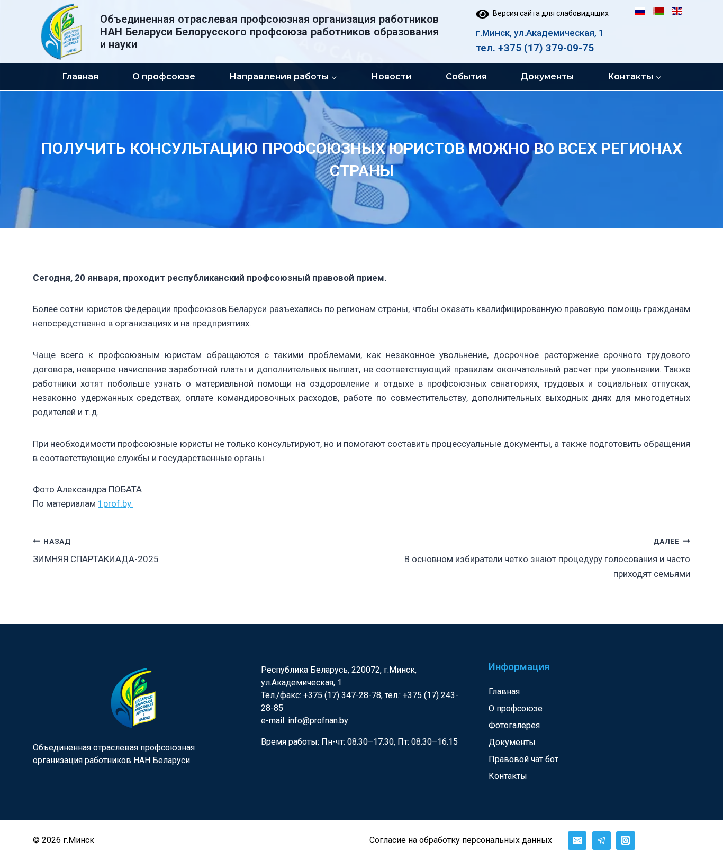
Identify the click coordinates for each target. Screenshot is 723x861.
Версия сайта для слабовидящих (549, 13)
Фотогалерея (514, 725)
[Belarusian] (658, 11)
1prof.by (115, 503)
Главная (80, 76)
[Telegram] (601, 840)
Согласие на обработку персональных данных (460, 840)
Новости (391, 76)
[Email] (577, 840)
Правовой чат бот (523, 759)
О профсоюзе (163, 76)
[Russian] (640, 11)
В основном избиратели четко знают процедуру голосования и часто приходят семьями (547, 558)
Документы (547, 76)
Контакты (508, 776)
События (466, 76)
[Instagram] (625, 840)
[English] (677, 11)
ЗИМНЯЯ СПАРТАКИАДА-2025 (96, 551)
